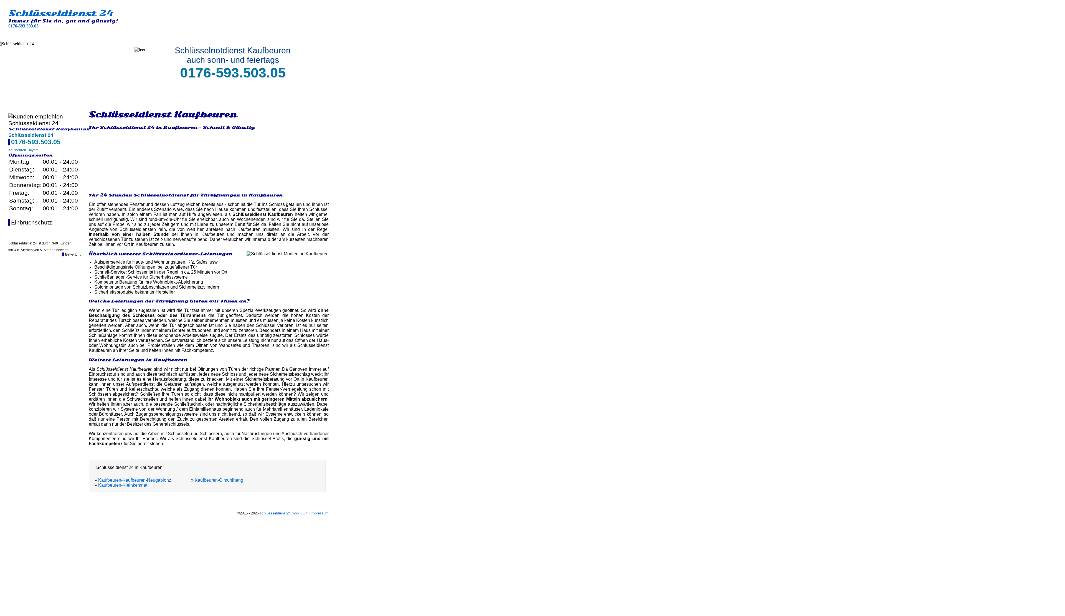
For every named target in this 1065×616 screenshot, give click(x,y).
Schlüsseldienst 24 (61, 13)
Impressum (320, 513)
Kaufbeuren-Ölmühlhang (219, 480)
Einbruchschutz (31, 222)
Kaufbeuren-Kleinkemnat (122, 485)
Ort (305, 513)
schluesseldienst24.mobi (280, 513)
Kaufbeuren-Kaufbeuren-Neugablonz (134, 480)
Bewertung (73, 254)
